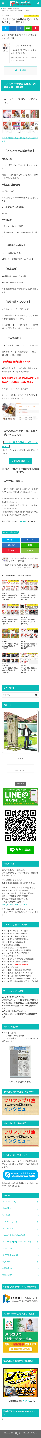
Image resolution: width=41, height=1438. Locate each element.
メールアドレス (20, 771)
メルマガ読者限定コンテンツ (16, 1242)
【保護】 (7, 1208)
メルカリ (7, 1228)
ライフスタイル (10, 1255)
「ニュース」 (9, 1202)
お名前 (20, 758)
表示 (24, 70)
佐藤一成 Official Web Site (23, 1433)
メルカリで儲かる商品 (11, 532)
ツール (6, 1215)
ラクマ (6, 1262)
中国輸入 (7, 1268)
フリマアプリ (9, 1222)
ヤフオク (7, 1248)
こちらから (22, 521)
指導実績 (7, 1275)
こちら (26, 1401)
